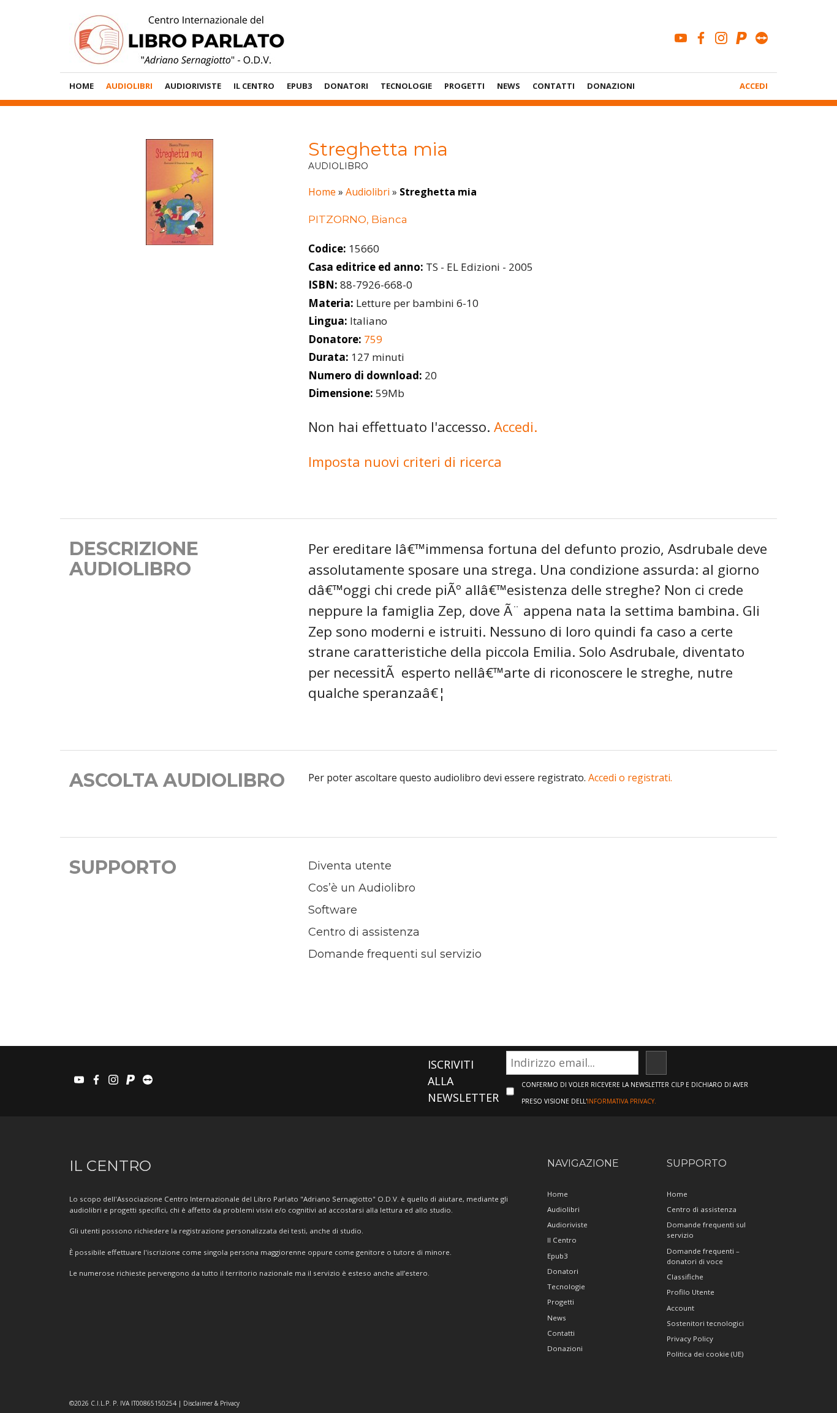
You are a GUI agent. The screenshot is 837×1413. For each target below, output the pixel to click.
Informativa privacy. (621, 1101)
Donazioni (611, 85)
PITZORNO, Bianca (357, 219)
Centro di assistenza (364, 932)
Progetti (464, 85)
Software (332, 910)
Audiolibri (129, 85)
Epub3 (299, 85)
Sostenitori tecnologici (705, 1323)
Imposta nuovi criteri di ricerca (405, 461)
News (508, 85)
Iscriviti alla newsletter (463, 1081)
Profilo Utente (690, 1292)
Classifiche (685, 1276)
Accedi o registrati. (630, 777)
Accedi (754, 85)
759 (373, 339)
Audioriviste (193, 85)
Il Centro (254, 85)
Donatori (346, 85)
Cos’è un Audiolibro (361, 888)
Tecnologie (406, 85)
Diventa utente (350, 866)
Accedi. (515, 426)
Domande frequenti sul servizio (395, 954)
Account (680, 1308)
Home (81, 85)
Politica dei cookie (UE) (705, 1353)
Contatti (553, 85)
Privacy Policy (690, 1338)
